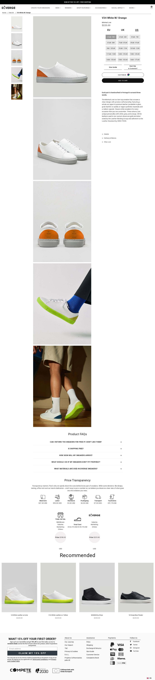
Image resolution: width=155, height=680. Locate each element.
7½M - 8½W (123, 43)
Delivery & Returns (110, 138)
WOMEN (68, 8)
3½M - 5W (110, 37)
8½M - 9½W (135, 43)
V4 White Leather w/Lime (19, 615)
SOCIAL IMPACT (118, 8)
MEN (57, 8)
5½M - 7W (134, 37)
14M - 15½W (111, 60)
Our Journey (69, 642)
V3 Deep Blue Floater (136, 615)
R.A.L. (67, 655)
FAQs (88, 642)
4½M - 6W (122, 37)
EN (150, 678)
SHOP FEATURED (83, 8)
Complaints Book (92, 658)
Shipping (89, 645)
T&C (66, 648)
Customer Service (92, 655)
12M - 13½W (122, 54)
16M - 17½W (134, 60)
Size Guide (90, 651)
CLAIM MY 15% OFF (32, 653)
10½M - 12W (134, 48)
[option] (16, 24)
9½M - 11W (123, 48)
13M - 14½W (134, 54)
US (137, 30)
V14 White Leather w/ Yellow (58, 615)
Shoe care (107, 142)
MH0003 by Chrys (97, 615)
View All (11, 12)
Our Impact (69, 645)
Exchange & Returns (93, 648)
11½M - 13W (111, 54)
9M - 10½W (111, 48)
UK (122, 30)
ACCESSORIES (100, 8)
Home (4, 12)
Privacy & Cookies (71, 651)
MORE (131, 8)
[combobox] (149, 678)
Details (106, 134)
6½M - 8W (110, 43)
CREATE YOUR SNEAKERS (40, 8)
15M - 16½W (122, 60)
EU (108, 30)
